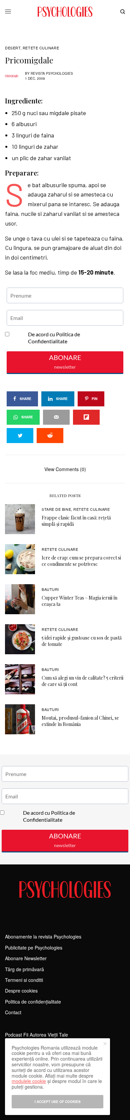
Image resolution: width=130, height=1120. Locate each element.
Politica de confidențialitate (33, 1001)
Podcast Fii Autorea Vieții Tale (36, 1034)
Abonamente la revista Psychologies (43, 936)
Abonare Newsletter (26, 958)
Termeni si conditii (24, 980)
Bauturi (50, 589)
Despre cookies (21, 990)
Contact (13, 1012)
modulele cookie (29, 1081)
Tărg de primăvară (24, 969)
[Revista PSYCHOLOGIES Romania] (65, 12)
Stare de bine (56, 509)
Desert (13, 48)
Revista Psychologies (52, 73)
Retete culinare (41, 48)
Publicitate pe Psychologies (33, 947)
